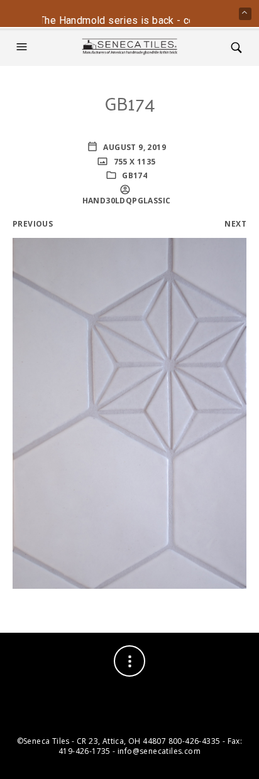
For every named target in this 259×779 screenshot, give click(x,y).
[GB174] (129, 412)
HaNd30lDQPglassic (126, 200)
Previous (33, 223)
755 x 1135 (133, 161)
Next (235, 223)
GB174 (134, 175)
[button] (23, 47)
